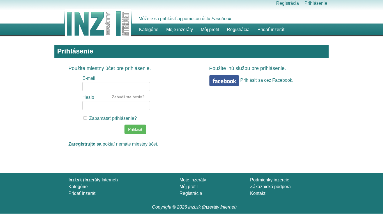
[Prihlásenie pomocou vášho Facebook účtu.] (224, 80)
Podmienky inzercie (269, 179)
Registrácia (287, 3)
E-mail (88, 78)
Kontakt (257, 193)
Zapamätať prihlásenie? (113, 118)
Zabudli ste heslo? (128, 97)
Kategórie (78, 186)
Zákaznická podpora (270, 186)
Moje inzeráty (179, 29)
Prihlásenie (315, 3)
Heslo (88, 97)
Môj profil (210, 29)
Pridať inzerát (81, 193)
